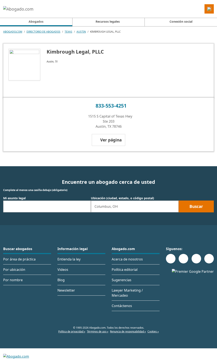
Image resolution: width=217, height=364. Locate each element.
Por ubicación (14, 269)
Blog (61, 280)
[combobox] (47, 206)
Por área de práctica (19, 259)
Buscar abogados (17, 248)
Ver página (111, 140)
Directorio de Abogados (43, 31)
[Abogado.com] (18, 8)
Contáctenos (122, 305)
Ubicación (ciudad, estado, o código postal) (122, 198)
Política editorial (125, 269)
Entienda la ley (69, 259)
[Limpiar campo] (85, 206)
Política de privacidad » (71, 331)
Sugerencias (121, 280)
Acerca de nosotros (127, 259)
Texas (68, 31)
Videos (62, 269)
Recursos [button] (108, 21)
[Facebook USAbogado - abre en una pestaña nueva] (170, 258)
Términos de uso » (97, 331)
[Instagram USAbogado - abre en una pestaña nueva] (183, 258)
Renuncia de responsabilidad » (128, 331)
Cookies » (153, 331)
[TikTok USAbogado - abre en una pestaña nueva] (196, 258)
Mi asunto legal (14, 198)
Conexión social (181, 21)
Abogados (50, 21)
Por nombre (13, 280)
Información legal (72, 248)
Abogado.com (12, 31)
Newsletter (66, 290)
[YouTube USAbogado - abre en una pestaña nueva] (209, 258)
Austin (81, 31)
